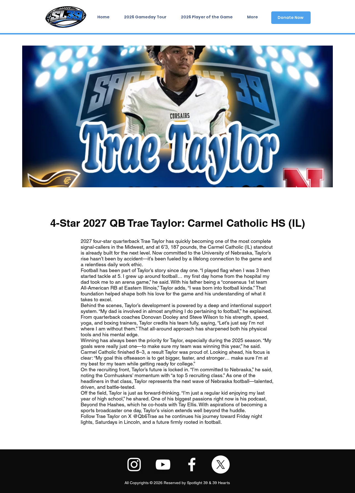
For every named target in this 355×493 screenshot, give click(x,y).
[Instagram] (134, 464)
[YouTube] (163, 464)
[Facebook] (192, 464)
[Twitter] (221, 464)
